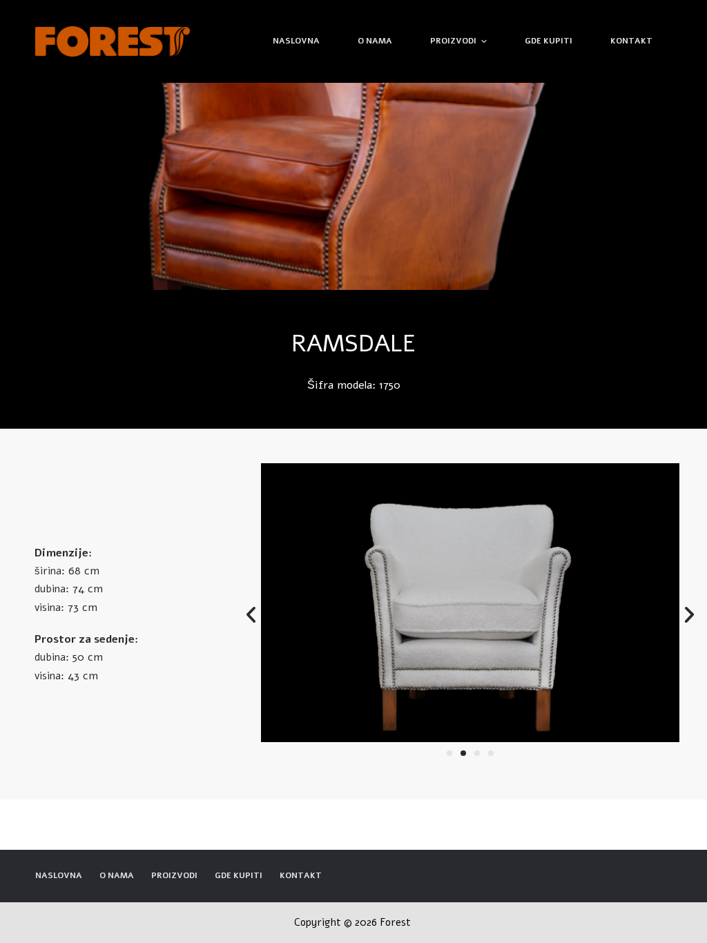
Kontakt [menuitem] (631, 40)
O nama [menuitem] (375, 40)
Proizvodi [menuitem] (453, 40)
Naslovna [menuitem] (296, 40)
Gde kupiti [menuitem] (548, 40)
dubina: (52, 589)
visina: (49, 607)
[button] (449, 753)
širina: (50, 571)
